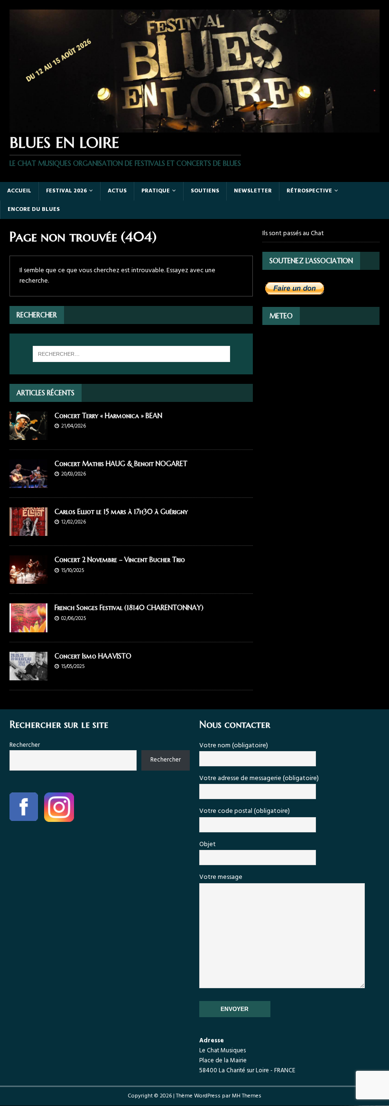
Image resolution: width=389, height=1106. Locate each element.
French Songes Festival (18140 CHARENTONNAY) (129, 607)
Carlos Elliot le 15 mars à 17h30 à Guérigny (121, 511)
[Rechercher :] (131, 354)
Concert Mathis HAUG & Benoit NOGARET (121, 463)
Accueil (19, 191)
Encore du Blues (34, 209)
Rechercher (24, 745)
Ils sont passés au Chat (293, 234)
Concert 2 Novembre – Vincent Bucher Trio (120, 559)
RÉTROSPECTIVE (309, 191)
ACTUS (117, 191)
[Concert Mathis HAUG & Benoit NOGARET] (28, 482)
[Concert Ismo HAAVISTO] (28, 674)
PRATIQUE (155, 191)
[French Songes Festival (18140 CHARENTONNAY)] (28, 626)
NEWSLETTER (253, 191)
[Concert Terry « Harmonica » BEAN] (28, 434)
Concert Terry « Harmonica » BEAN (108, 415)
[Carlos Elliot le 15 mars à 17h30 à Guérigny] (28, 530)
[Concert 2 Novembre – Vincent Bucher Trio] (28, 578)
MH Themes (246, 1096)
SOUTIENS (205, 191)
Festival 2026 (66, 191)
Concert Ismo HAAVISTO (93, 656)
